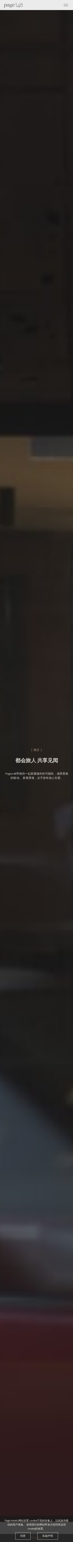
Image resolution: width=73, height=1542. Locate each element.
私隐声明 (47, 1536)
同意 (23, 1536)
